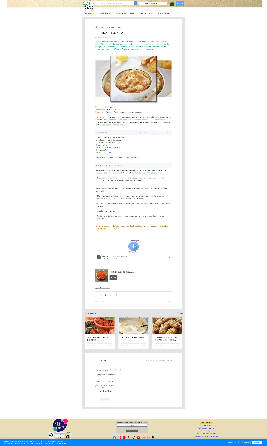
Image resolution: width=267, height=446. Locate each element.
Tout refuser (244, 442)
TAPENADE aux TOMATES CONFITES (98, 338)
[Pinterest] (124, 437)
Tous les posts (89, 13)
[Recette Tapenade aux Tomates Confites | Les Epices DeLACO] (100, 325)
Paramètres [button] (232, 442)
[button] (133, 275)
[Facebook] (114, 437)
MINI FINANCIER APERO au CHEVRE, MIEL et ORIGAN (166, 338)
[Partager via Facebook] (96, 295)
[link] (172, 3)
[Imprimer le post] (116, 295)
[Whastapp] (148, 437)
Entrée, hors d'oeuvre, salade (125, 13)
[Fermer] (264, 442)
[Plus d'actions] (171, 27)
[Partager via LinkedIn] (106, 295)
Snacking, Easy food (164, 13)
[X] (129, 437)
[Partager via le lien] (111, 295)
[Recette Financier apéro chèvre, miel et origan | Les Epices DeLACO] (167, 325)
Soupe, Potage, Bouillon (146, 13)
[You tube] (138, 437)
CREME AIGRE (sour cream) (133, 337)
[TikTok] (134, 437)
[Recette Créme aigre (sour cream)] (133, 325)
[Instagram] (119, 437)
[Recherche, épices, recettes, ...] (135, 3)
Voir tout (180, 313)
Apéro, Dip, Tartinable (105, 13)
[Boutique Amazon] (153, 437)
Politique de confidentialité (56, 443)
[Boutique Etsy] (143, 437)
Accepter (257, 442)
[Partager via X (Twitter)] (101, 295)
